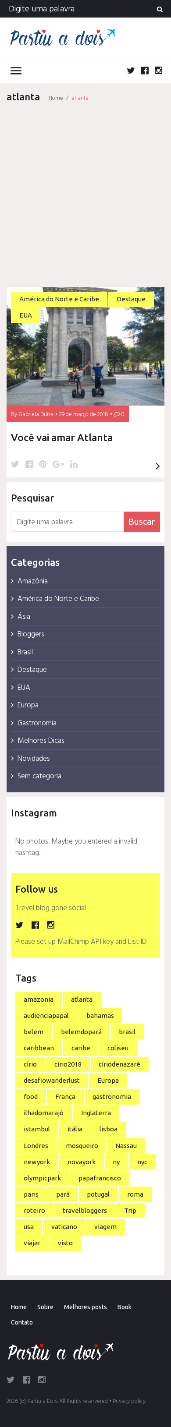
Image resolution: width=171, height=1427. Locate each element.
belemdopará (81, 1031)
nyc (142, 1162)
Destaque (131, 299)
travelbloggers (85, 1210)
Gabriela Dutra (35, 414)
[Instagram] (158, 72)
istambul (37, 1129)
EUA (25, 315)
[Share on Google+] (58, 465)
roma (135, 1194)
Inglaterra (96, 1112)
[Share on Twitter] (15, 465)
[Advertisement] (85, 195)
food (31, 1096)
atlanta (82, 999)
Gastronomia (37, 723)
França (65, 1096)
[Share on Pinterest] (42, 465)
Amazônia (33, 581)
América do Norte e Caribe (59, 299)
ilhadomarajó (44, 1112)
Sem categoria (39, 776)
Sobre (45, 1306)
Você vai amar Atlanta (62, 437)
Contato (22, 1322)
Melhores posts (85, 1306)
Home (56, 98)
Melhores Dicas (41, 741)
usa (29, 1226)
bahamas (100, 1015)
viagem (105, 1226)
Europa (28, 705)
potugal (98, 1194)
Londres (36, 1145)
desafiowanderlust (52, 1080)
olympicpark (42, 1178)
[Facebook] (145, 72)
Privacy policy (129, 1401)
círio (30, 1064)
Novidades (34, 759)
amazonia (38, 999)
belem (33, 1031)
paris (31, 1194)
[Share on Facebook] (29, 465)
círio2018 (68, 1064)
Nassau (126, 1145)
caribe (80, 1048)
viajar (32, 1243)
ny (116, 1162)
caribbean (39, 1048)
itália (75, 1129)
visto (65, 1243)
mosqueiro (82, 1145)
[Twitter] (131, 72)
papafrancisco (99, 1178)
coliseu (117, 1048)
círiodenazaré (119, 1064)
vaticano (64, 1226)
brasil (127, 1031)
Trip (130, 1210)
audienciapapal (46, 1015)
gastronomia (112, 1096)
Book (125, 1306)
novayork (82, 1162)
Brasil (25, 652)
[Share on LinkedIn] (74, 465)
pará (63, 1194)
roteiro (34, 1210)
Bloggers (31, 634)
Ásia (24, 617)
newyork (37, 1162)
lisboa (109, 1129)
